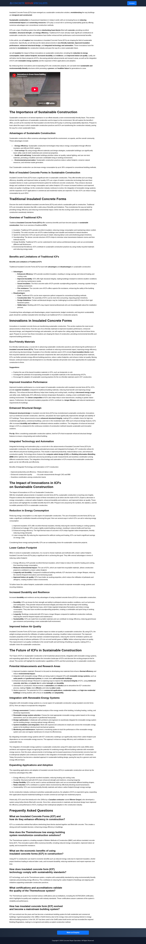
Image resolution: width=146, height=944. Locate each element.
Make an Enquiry (73, 932)
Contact (132, 3)
